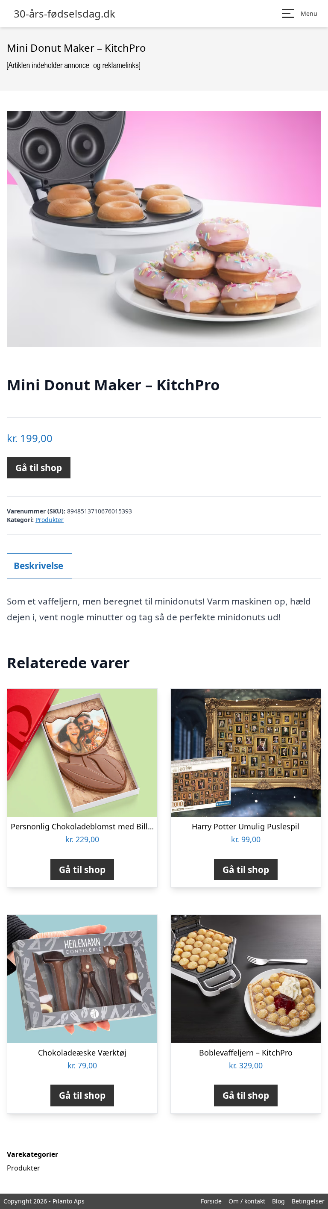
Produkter (49, 520)
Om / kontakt (246, 1201)
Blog (278, 1201)
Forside (211, 1201)
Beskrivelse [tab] (38, 566)
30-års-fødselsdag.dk (64, 14)
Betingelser (308, 1201)
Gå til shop (38, 468)
